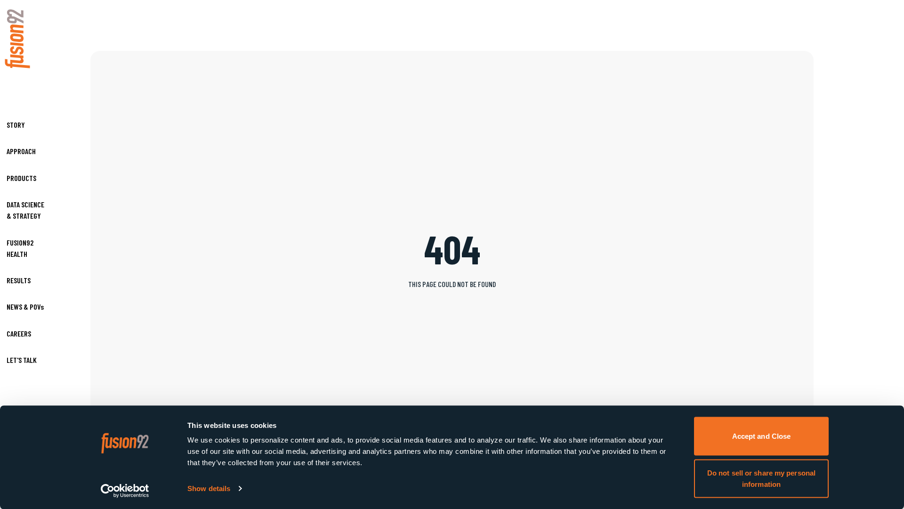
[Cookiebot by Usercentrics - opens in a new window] (125, 491)
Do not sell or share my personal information (761, 478)
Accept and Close (761, 436)
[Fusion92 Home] (26, 38)
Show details (208, 488)
